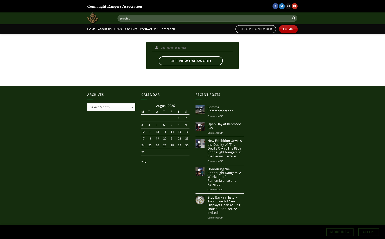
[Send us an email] (288, 6)
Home (91, 29)
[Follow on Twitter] (282, 6)
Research (168, 29)
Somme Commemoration (221, 109)
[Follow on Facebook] (275, 6)
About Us (104, 29)
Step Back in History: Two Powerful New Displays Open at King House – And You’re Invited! (224, 205)
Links (118, 29)
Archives (131, 29)
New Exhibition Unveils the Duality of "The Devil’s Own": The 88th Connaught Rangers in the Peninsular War (225, 148)
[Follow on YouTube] (295, 6)
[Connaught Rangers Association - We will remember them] (97, 18)
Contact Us (148, 29)
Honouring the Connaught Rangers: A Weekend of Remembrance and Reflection (224, 177)
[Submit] (293, 18)
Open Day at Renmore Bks (224, 126)
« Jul (144, 161)
